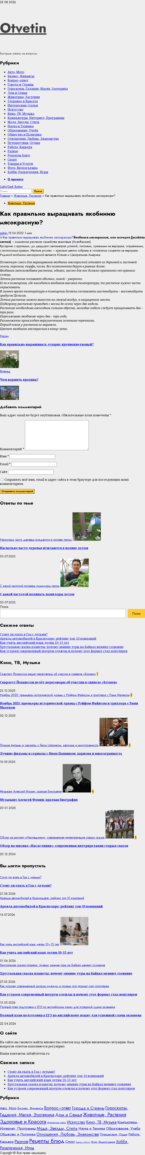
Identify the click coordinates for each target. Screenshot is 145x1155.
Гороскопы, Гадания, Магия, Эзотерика (38, 89)
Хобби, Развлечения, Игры (28, 172)
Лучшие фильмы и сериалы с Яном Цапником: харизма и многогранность (49, 745)
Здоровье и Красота (23, 101)
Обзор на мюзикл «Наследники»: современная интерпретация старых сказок (52, 837)
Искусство (15, 109)
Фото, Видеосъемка (23, 168)
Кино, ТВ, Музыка (21, 114)
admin (4, 233)
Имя (4, 456)
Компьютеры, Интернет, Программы (36, 118)
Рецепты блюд (19, 155)
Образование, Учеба (23, 130)
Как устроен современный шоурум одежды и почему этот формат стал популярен (63, 651)
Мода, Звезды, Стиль (23, 122)
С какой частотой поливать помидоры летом (29, 586)
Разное (13, 151)
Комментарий (12, 449)
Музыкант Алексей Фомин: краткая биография (31, 791)
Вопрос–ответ (18, 80)
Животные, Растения (24, 97)
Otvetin (23, 28)
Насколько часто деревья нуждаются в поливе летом (36, 540)
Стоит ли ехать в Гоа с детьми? (24, 634)
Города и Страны (21, 84)
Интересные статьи (23, 105)
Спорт (12, 159)
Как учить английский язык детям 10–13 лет (34, 643)
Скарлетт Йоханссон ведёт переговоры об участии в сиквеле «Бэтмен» (48, 674)
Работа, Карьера (20, 147)
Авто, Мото (16, 72)
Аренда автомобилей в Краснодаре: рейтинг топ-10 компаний (48, 638)
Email (5, 464)
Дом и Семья (17, 93)
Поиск (4, 607)
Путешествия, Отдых (24, 143)
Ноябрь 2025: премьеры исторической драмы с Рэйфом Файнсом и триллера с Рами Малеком (65, 695)
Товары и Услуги (20, 164)
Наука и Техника (21, 126)
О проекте (15, 179)
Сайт (3, 472)
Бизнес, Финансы (21, 76)
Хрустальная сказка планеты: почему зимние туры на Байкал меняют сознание (62, 647)
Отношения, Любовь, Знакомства (33, 139)
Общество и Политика (25, 134)
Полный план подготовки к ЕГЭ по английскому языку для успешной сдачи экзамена (57, 1007)
